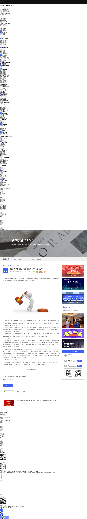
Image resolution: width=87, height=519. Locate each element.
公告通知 (33, 259)
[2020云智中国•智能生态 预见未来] (73, 290)
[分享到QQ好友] (42, 272)
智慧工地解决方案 (4, 162)
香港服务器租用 (3, 25)
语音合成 (1, 121)
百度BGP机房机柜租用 (5, 37)
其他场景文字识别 (3, 82)
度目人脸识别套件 (3, 98)
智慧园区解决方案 (4, 161)
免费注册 (1, 193)
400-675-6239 (2, 495)
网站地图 (1, 429)
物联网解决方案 (3, 209)
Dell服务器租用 (3, 14)
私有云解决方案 (3, 166)
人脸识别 (1, 103)
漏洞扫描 (2, 138)
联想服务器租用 (3, 20)
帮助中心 (1, 189)
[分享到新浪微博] (40, 272)
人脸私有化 (2, 110)
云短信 (1, 154)
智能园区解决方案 (3, 208)
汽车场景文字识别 (3, 74)
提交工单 (1, 440)
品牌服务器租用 (6, 13)
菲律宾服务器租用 (4, 27)
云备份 (1, 196)
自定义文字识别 (3, 80)
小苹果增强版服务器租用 (4, 9)
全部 (15, 259)
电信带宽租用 (2, 49)
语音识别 (2, 120)
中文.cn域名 (2, 58)
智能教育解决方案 (3, 205)
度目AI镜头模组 (3, 97)
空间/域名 (4, 55)
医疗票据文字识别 (4, 76)
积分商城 (2, 178)
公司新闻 (1, 181)
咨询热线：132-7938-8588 (5, 188)
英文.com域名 (2, 56)
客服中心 (1, 438)
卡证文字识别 (2, 72)
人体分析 (2, 104)
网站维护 (2, 139)
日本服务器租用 (3, 29)
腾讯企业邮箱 (2, 151)
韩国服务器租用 (3, 28)
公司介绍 (1, 172)
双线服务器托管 (3, 43)
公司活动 (39, 259)
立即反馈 (79, 365)
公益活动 (1, 428)
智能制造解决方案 (3, 207)
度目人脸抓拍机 (3, 99)
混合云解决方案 (3, 168)
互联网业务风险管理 (3, 128)
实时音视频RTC (3, 92)
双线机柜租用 (2, 35)
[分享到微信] (37, 272)
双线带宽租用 (2, 52)
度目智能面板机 (4, 100)
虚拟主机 (1, 59)
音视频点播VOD (3, 89)
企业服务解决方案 (3, 206)
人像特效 (2, 109)
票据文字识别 (2, 73)
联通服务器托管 (3, 41)
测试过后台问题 (10, 379)
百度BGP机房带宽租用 (4, 53)
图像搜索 (1, 116)
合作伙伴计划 (2, 173)
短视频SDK (2, 91)
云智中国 (1, 183)
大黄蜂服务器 (3, 21)
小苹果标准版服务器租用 (4, 8)
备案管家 (2, 145)
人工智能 (1, 67)
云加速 (1, 153)
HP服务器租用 (2, 15)
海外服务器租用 (6, 23)
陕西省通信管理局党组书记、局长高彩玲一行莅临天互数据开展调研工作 (36, 400)
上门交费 (1, 423)
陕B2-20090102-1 (20, 472)
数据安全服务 (3, 134)
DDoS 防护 (2, 63)
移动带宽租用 (2, 51)
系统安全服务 (3, 133)
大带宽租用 (5, 47)
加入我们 (1, 174)
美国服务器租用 (3, 24)
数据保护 (1, 140)
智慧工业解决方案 (4, 160)
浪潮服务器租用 (3, 19)
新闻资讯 (9, 265)
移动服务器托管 (3, 42)
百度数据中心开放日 (4, 184)
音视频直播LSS (3, 90)
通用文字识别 (3, 71)
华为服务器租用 (3, 18)
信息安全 (1, 441)
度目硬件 (4, 94)
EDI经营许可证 (2, 144)
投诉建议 (1, 444)
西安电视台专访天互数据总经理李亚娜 (71, 310)
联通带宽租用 (2, 50)
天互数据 (3, 1)
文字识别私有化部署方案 (4, 75)
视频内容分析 (2, 85)
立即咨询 (79, 360)
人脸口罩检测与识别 (4, 108)
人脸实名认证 (3, 107)
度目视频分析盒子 (3, 95)
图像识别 (2, 114)
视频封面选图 (2, 88)
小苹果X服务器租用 (3, 10)
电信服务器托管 (3, 40)
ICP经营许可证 (2, 143)
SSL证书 (2, 130)
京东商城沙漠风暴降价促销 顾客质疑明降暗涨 (16, 376)
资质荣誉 (1, 177)
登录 (1, 192)
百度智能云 (2, 434)
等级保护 (1, 125)
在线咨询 (2, 497)
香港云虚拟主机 (3, 60)
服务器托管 (5, 39)
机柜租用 (4, 32)
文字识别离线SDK (3, 81)
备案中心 (1, 442)
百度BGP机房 (2, 433)
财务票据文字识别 (3, 79)
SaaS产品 (2, 148)
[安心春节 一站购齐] (73, 276)
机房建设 (1, 66)
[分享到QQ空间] (45, 272)
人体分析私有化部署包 (4, 111)
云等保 (2, 127)
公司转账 (1, 422)
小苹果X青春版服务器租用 (5, 11)
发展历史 (1, 448)
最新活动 (1, 2)
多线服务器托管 (3, 44)
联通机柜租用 (2, 34)
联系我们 (1, 175)
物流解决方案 (3, 163)
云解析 (1, 152)
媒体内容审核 (2, 86)
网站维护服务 (2, 200)
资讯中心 (1, 182)
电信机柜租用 (2, 33)
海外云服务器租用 (3, 30)
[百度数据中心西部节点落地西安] (73, 303)
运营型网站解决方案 (3, 204)
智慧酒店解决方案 (4, 159)
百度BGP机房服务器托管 (5, 45)
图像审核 (1, 117)
